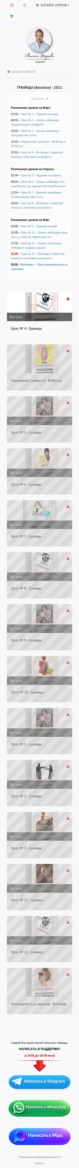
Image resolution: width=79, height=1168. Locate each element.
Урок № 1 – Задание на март (39, 114)
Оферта (39, 1163)
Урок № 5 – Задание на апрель (41, 175)
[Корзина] (11, 16)
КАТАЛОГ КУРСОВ (23, 72)
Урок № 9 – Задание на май (39, 226)
